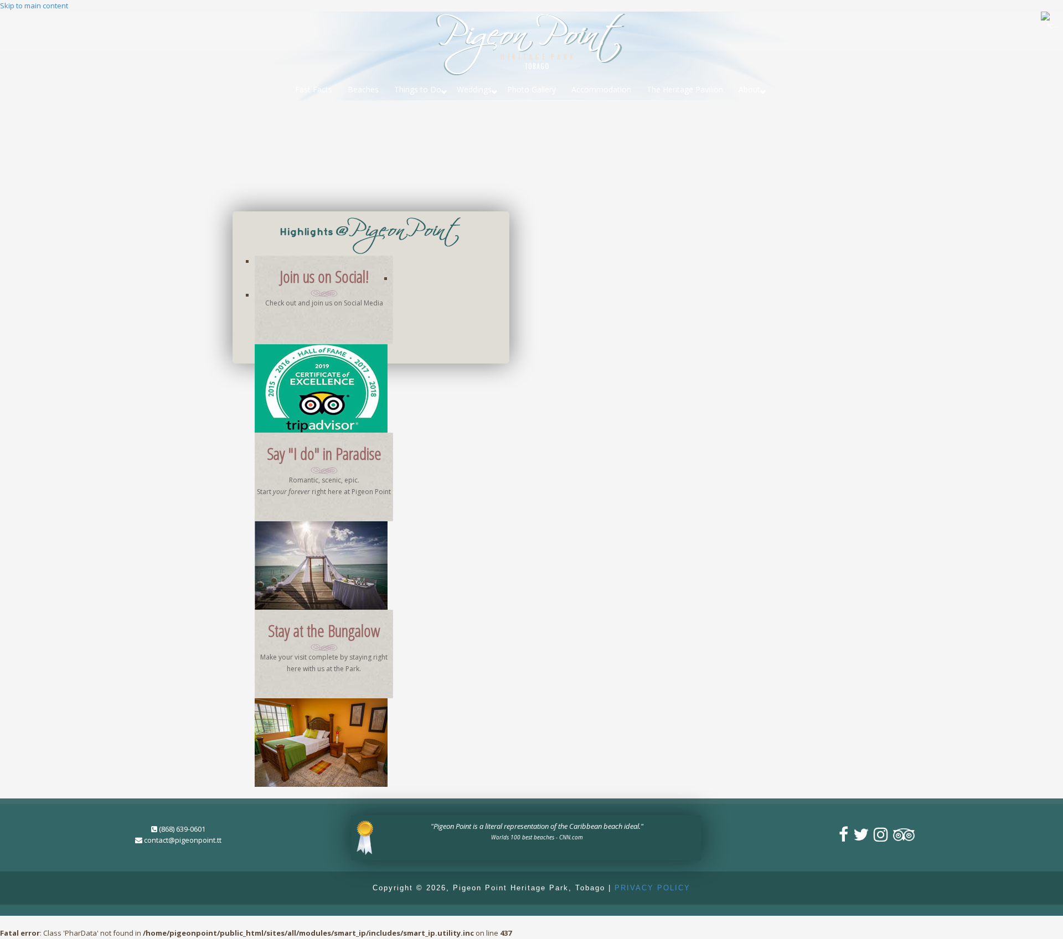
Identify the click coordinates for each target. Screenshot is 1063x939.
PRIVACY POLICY (652, 888)
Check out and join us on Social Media (324, 303)
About (749, 89)
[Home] (531, 43)
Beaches (363, 89)
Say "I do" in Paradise (324, 453)
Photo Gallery (531, 89)
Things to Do (417, 89)
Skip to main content (34, 6)
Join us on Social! (324, 276)
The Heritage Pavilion (685, 89)
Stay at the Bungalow (324, 630)
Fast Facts (313, 89)
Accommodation (601, 89)
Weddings (474, 89)
